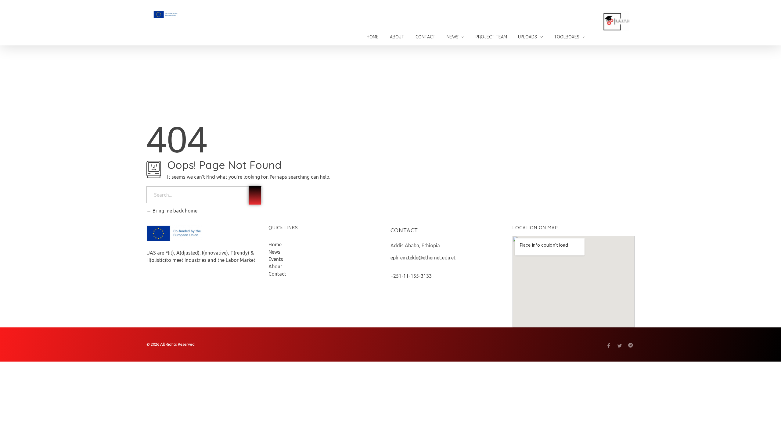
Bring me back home (174, 210)
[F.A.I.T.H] (181, 14)
